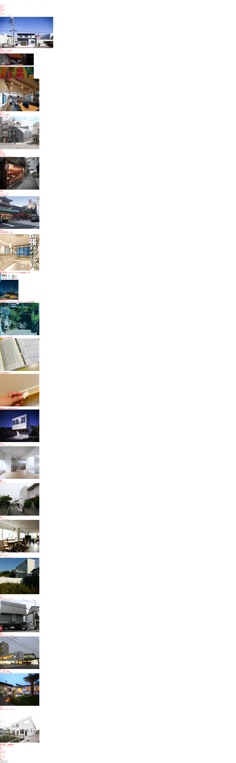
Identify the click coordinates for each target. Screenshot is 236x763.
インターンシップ (3, 13)
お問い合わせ (2, 14)
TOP (1, 758)
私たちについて (3, 5)
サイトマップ (2, 757)
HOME (1, 749)
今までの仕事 (2, 9)
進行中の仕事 (2, 10)
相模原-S (1, 747)
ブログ (1, 11)
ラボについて (2, 4)
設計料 (1, 8)
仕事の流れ (2, 7)
